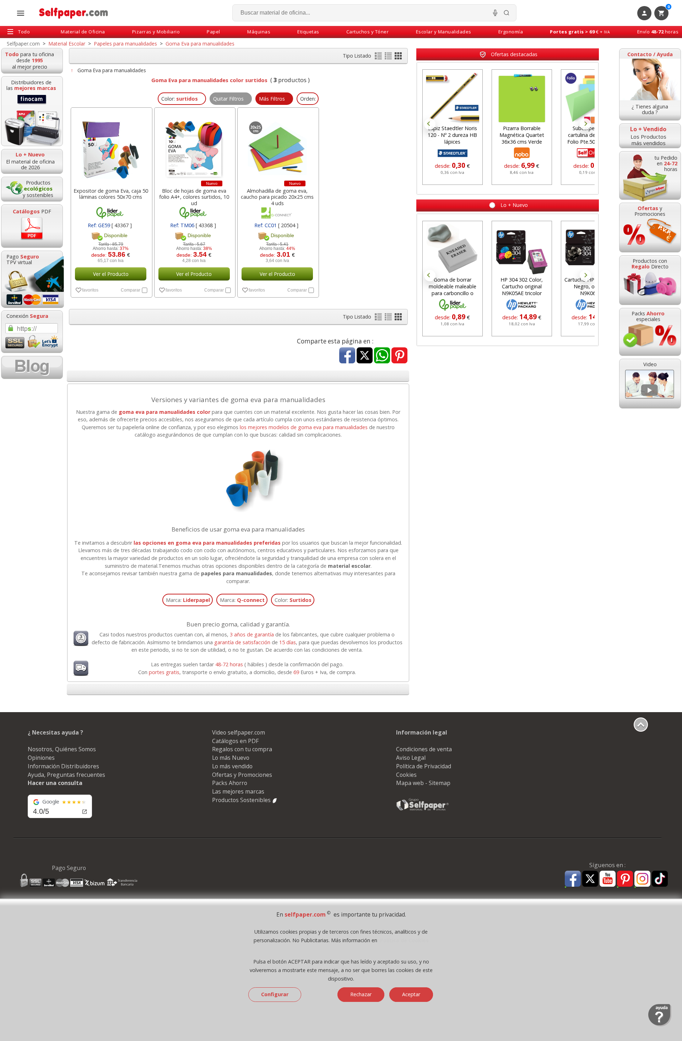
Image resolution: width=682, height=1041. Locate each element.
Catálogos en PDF (235, 741)
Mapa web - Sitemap (423, 783)
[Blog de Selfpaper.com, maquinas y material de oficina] (32, 367)
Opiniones (41, 758)
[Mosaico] (398, 57)
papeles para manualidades (236, 573)
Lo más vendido (232, 766)
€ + (580, 31)
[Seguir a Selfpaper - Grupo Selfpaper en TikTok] (660, 879)
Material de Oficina (83, 31)
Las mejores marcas (238, 791)
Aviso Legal (411, 758)
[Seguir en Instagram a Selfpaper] (642, 880)
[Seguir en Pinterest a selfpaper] (625, 880)
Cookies (406, 775)
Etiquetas (308, 31)
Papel (213, 31)
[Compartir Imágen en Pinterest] (399, 356)
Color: (293, 600)
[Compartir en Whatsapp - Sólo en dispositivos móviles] (382, 356)
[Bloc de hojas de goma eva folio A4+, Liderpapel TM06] (194, 145)
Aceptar (411, 994)
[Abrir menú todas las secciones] (20, 13)
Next (585, 124)
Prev (429, 124)
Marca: (188, 600)
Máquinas (258, 31)
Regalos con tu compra (242, 749)
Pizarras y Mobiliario (156, 31)
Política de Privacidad (423, 766)
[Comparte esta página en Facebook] (347, 356)
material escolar (349, 565)
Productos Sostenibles (242, 800)
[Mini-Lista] (389, 57)
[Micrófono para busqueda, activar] (495, 13)
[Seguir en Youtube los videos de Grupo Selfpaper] (608, 879)
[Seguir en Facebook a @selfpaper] (573, 880)
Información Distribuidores (63, 766)
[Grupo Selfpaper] (422, 810)
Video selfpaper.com (238, 732)
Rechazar (361, 994)
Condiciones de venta (424, 749)
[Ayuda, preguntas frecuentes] (659, 1025)
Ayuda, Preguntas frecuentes (66, 775)
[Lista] (379, 57)
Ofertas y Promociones (242, 775)
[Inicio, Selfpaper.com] (74, 13)
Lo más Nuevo (230, 758)
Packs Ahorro (229, 783)
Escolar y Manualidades (443, 31)
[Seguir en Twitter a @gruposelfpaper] (590, 879)
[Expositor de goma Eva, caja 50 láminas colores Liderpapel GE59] (110, 145)
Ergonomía (510, 31)
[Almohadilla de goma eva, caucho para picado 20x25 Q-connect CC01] (277, 145)
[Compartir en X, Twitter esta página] (365, 356)
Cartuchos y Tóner (367, 31)
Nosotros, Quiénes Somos (62, 749)
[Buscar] (506, 12)
